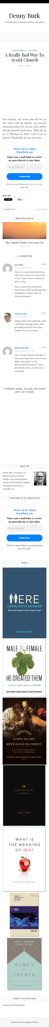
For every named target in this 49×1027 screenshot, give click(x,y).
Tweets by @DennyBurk (14, 1005)
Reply (43, 264)
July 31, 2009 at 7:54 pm (23, 268)
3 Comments (41, 209)
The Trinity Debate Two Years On (25, 242)
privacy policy (34, 184)
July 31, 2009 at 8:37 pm (23, 317)
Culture (32, 50)
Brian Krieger (21, 348)
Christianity (19, 50)
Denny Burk (24, 15)
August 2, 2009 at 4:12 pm (24, 351)
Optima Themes (32, 1022)
